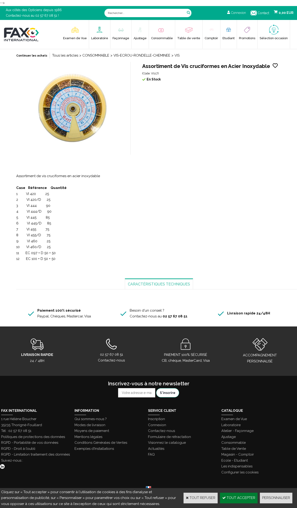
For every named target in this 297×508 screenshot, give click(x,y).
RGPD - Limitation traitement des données (35, 454)
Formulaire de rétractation (169, 437)
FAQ (151, 454)
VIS (177, 55)
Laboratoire (99, 38)
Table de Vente (233, 449)
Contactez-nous (161, 431)
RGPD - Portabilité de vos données (29, 443)
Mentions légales (88, 437)
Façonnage (121, 38)
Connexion (157, 425)
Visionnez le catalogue (167, 443)
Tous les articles (65, 55)
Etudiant (229, 38)
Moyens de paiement (91, 431)
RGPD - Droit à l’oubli (18, 449)
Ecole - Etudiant (234, 460)
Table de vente (188, 38)
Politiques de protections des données (33, 437)
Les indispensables (236, 466)
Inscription (156, 419)
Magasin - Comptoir (237, 454)
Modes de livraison (89, 425)
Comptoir (211, 38)
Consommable (162, 38)
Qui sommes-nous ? (90, 419)
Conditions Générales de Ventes (100, 443)
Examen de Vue (75, 38)
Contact (263, 13)
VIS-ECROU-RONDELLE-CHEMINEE (141, 55)
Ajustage (140, 38)
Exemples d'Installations (94, 449)
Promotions (247, 38)
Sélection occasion (274, 38)
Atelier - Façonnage (237, 431)
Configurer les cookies (239, 472)
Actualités (156, 449)
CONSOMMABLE (95, 55)
